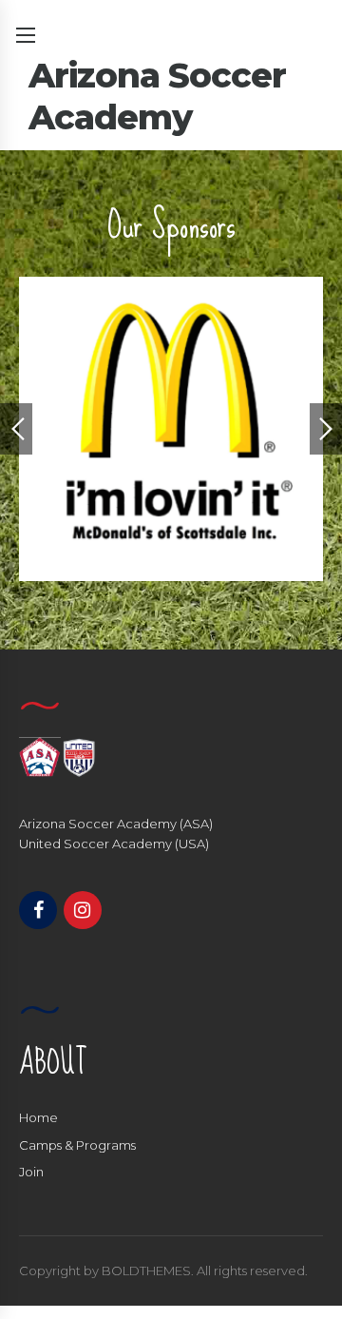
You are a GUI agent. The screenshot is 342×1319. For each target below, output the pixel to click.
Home (38, 1117)
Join (31, 1171)
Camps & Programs (77, 1145)
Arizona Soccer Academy (157, 96)
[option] (171, 429)
